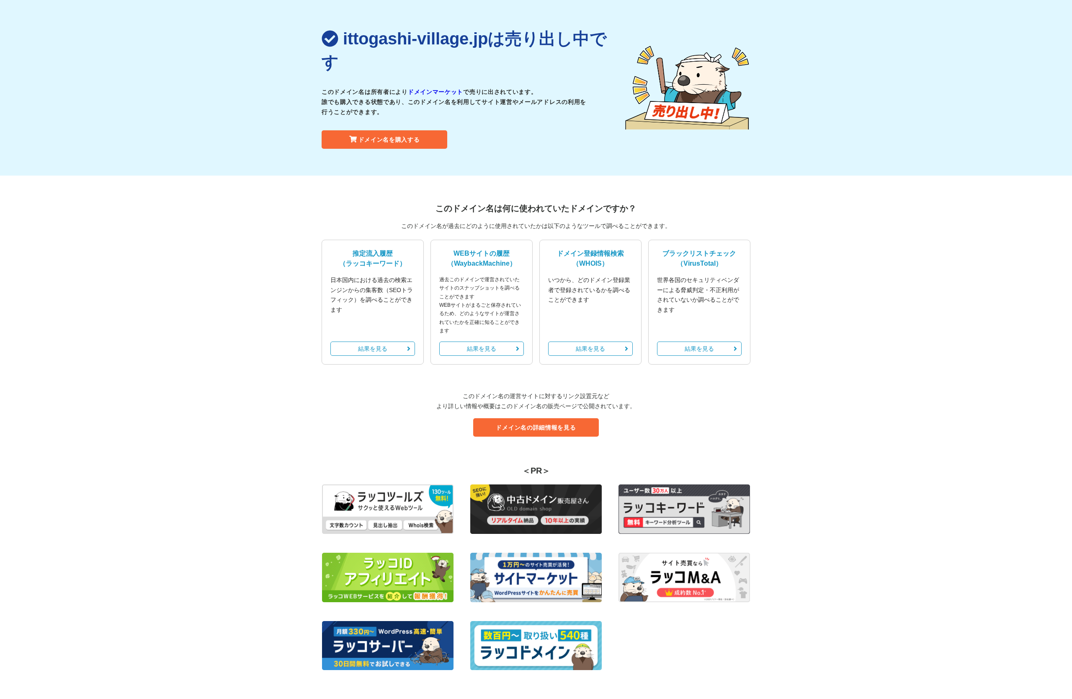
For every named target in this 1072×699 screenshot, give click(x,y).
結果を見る (372, 348)
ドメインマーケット (435, 91)
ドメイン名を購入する (389, 139)
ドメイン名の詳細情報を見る (536, 427)
